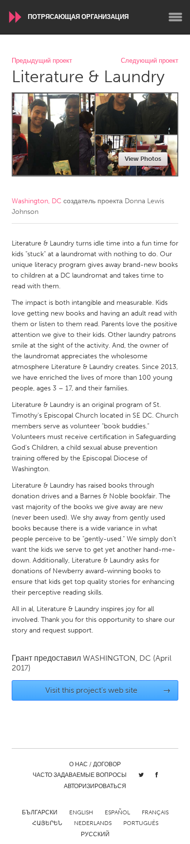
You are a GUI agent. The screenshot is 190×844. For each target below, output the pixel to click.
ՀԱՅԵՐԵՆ (47, 823)
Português (140, 823)
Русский (95, 834)
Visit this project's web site (108, 690)
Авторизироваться (95, 786)
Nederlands (93, 823)
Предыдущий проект (42, 61)
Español (117, 812)
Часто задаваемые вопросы (80, 775)
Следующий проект (149, 61)
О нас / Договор (95, 764)
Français (155, 812)
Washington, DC (36, 201)
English (81, 812)
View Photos (143, 158)
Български (39, 812)
